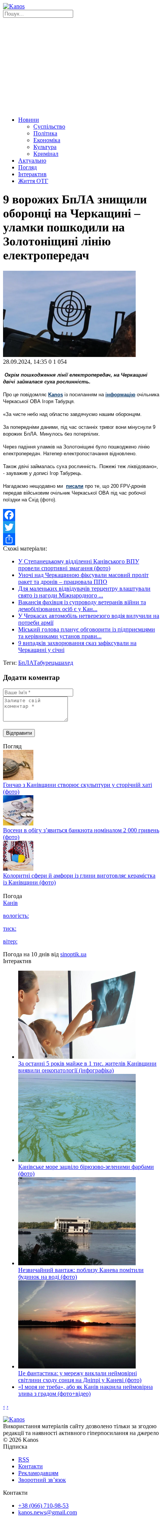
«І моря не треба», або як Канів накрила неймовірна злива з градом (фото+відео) (85, 1390)
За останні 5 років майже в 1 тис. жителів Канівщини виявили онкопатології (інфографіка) (87, 1067)
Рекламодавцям (38, 1473)
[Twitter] (81, 527)
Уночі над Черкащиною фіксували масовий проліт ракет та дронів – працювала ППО (83, 578)
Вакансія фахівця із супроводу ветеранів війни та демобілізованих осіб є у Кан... (82, 605)
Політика (45, 133)
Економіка (46, 140)
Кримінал (45, 153)
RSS (23, 1459)
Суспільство (49, 126)
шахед (65, 662)
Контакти (30, 1466)
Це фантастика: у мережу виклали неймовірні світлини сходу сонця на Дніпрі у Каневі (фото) (79, 1376)
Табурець (45, 662)
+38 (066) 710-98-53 (43, 1505)
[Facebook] (81, 515)
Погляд (27, 167)
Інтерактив (32, 174)
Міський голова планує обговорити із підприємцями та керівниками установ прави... (86, 632)
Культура (44, 147)
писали (74, 486)
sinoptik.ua (73, 954)
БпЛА (25, 662)
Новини (28, 119)
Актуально (32, 160)
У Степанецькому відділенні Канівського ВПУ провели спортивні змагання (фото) (78, 564)
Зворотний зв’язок (42, 1480)
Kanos (55, 394)
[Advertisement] (81, 66)
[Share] (81, 539)
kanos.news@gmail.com (47, 1512)
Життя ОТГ (33, 181)
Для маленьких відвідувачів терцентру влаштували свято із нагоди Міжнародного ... (84, 592)
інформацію (120, 394)
